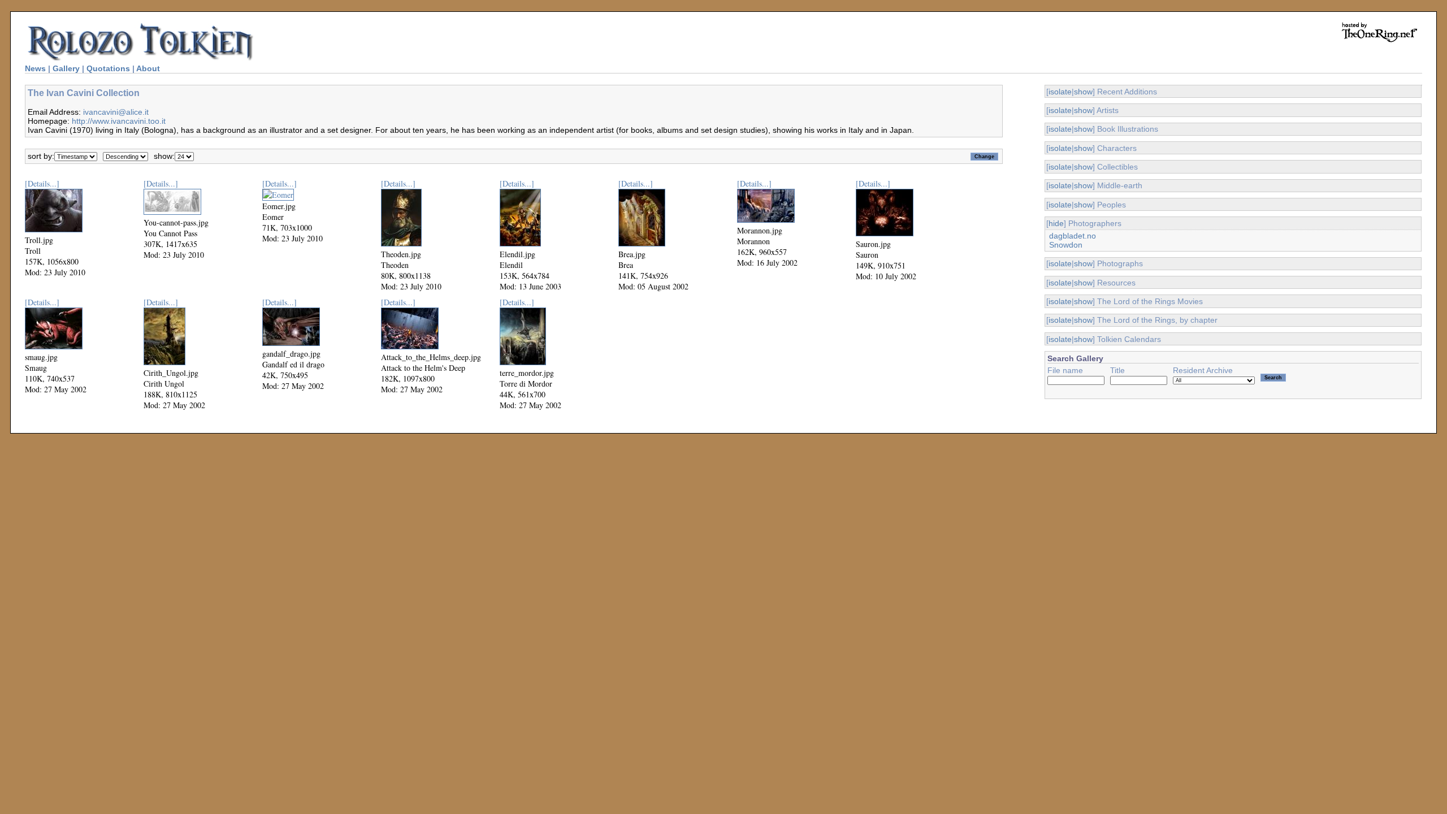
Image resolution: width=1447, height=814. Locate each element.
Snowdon (1065, 244)
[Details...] (42, 183)
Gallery (66, 68)
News (35, 68)
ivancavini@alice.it (116, 111)
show (1083, 91)
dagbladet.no (1072, 235)
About (148, 68)
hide (1056, 223)
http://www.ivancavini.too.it (119, 120)
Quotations (108, 68)
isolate (1060, 91)
